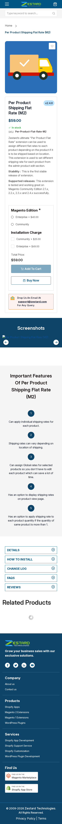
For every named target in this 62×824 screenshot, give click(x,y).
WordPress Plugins (15, 722)
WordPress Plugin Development (22, 756)
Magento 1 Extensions (17, 717)
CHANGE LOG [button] (17, 568)
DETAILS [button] (13, 550)
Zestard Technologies (40, 808)
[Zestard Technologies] (17, 642)
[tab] (31, 550)
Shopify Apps (12, 706)
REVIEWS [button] (14, 587)
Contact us (11, 689)
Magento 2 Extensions (17, 712)
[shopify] (21, 788)
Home (8, 25)
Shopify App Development (19, 740)
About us (10, 684)
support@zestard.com (32, 301)
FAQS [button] (11, 578)
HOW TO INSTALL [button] (20, 559)
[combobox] (31, 13)
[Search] (53, 13)
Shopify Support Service (18, 745)
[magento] (21, 776)
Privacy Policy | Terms (31, 818)
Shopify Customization (17, 751)
